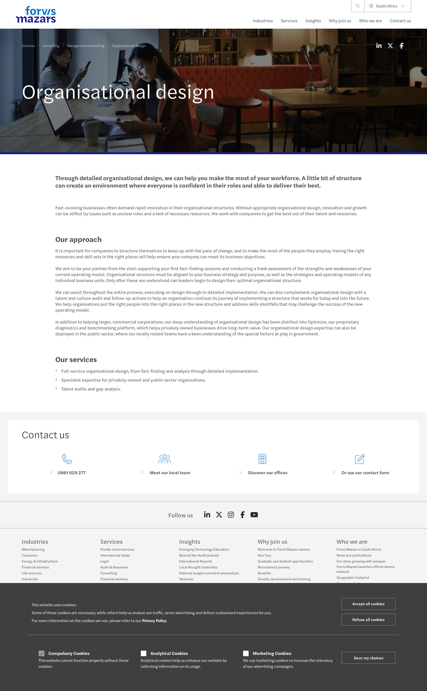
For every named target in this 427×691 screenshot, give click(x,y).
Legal (104, 561)
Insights (313, 20)
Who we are (370, 20)
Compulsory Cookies (68, 653)
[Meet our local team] (165, 464)
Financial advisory (114, 578)
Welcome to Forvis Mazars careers (284, 549)
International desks (115, 555)
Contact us (400, 20)
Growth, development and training (284, 578)
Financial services (35, 566)
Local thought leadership (198, 566)
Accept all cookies (368, 603)
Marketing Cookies (272, 653)
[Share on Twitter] (390, 45)
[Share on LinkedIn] (379, 45)
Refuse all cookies (368, 619)
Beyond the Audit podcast (199, 555)
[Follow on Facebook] (242, 514)
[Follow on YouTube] (254, 514)
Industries (263, 20)
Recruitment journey (274, 566)
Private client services (117, 549)
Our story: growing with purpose (361, 561)
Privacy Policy (154, 620)
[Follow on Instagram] (231, 514)
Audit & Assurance (114, 566)
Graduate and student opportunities (285, 561)
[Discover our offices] (262, 464)
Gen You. (265, 555)
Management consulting (86, 45)
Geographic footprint (353, 577)
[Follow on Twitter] (219, 514)
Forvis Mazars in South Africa (359, 549)
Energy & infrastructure (40, 561)
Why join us (340, 20)
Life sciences (32, 572)
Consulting (51, 45)
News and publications (354, 555)
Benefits (264, 572)
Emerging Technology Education (204, 549)
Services (289, 20)
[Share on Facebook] (401, 45)
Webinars (186, 578)
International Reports (195, 561)
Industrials (30, 578)
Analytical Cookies (169, 653)
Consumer (30, 555)
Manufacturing (33, 549)
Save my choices (368, 658)
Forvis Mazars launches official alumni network (366, 569)
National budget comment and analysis (209, 572)
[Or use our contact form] (360, 464)
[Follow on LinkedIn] (207, 514)
